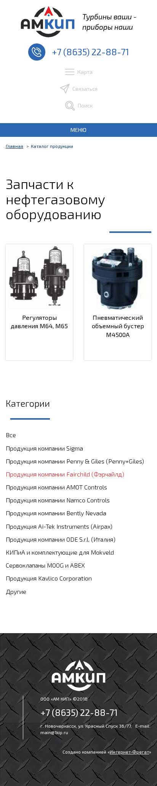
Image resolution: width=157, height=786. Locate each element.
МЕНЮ (78, 130)
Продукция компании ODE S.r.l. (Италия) (60, 539)
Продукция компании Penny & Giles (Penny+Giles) (75, 461)
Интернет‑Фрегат (129, 751)
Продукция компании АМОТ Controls (56, 487)
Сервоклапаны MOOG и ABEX (45, 565)
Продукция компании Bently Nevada (56, 513)
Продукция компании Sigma (44, 448)
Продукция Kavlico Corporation (49, 578)
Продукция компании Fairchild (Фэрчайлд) (65, 474)
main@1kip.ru (54, 732)
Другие (16, 591)
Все (11, 434)
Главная (14, 146)
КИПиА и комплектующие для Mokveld (60, 552)
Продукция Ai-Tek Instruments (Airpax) (59, 526)
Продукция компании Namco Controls (58, 500)
